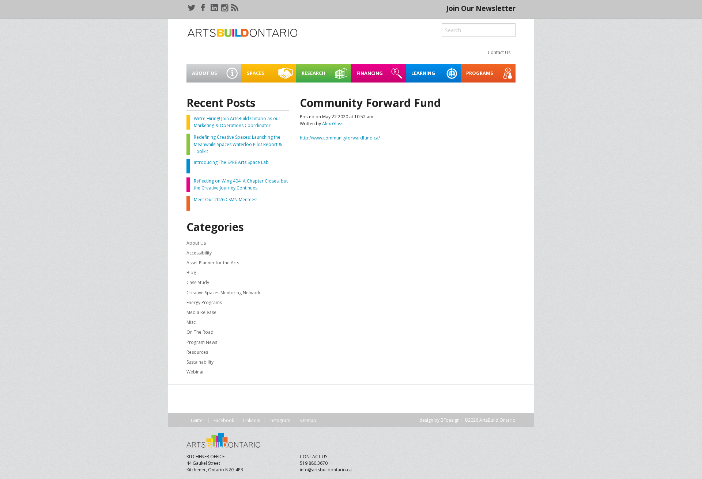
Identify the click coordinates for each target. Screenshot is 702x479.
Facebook (224, 420)
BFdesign (450, 420)
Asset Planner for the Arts (212, 263)
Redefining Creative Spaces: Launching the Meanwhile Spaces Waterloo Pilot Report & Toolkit (238, 144)
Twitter (197, 420)
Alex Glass (332, 123)
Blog (191, 272)
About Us (196, 243)
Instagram (279, 420)
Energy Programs (204, 302)
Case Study (197, 282)
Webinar (195, 372)
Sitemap (307, 420)
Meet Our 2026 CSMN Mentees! (225, 199)
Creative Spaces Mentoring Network (223, 293)
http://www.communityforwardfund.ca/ (340, 138)
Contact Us (499, 52)
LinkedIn (251, 420)
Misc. (191, 322)
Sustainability (200, 362)
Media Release (201, 312)
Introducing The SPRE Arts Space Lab (231, 162)
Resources (197, 352)
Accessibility (199, 253)
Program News (201, 342)
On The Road (200, 332)
